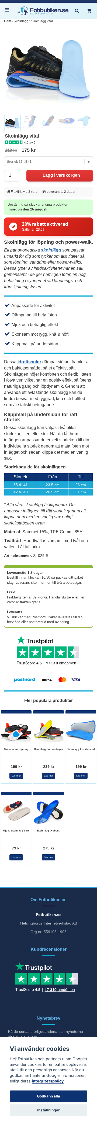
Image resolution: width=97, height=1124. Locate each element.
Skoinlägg (21, 21)
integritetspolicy (48, 1081)
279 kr (48, 848)
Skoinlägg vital (42, 21)
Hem (7, 21)
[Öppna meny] (8, 10)
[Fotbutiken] (43, 11)
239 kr (48, 766)
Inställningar (48, 1110)
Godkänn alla (48, 1096)
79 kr (16, 848)
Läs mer (16, 775)
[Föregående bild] (11, 69)
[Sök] (76, 10)
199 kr (16, 766)
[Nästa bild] (86, 69)
